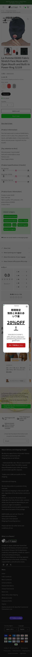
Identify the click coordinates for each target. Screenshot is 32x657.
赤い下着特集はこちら (16, 345)
